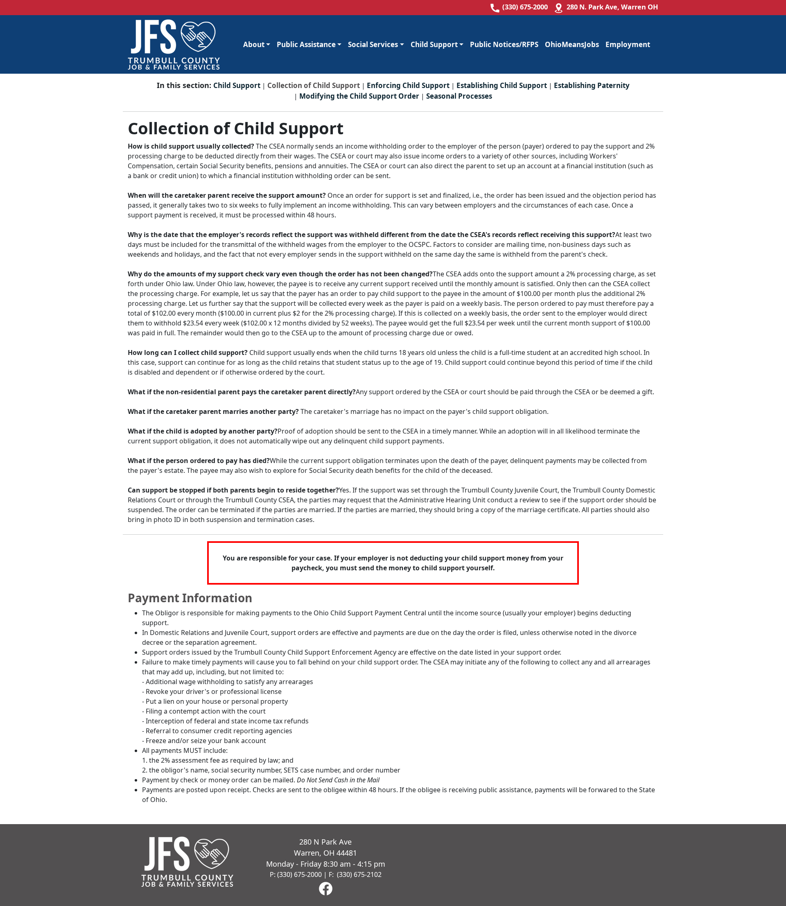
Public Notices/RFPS (504, 44)
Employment (627, 44)
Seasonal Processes (459, 96)
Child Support (236, 85)
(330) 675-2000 (525, 6)
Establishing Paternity (592, 85)
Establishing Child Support (501, 85)
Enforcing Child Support (408, 85)
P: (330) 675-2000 (296, 874)
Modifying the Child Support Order (359, 96)
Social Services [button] (373, 44)
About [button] (253, 44)
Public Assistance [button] (306, 44)
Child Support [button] (434, 44)
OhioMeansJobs (572, 44)
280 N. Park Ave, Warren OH (612, 6)
